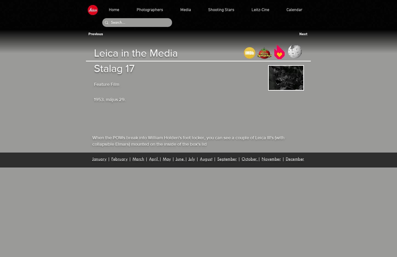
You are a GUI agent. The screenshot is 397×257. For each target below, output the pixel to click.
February (119, 159)
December (295, 159)
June (180, 159)
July (192, 159)
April (154, 159)
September (227, 159)
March (138, 159)
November (271, 159)
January (99, 159)
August (206, 159)
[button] (96, 33)
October (250, 159)
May (167, 159)
